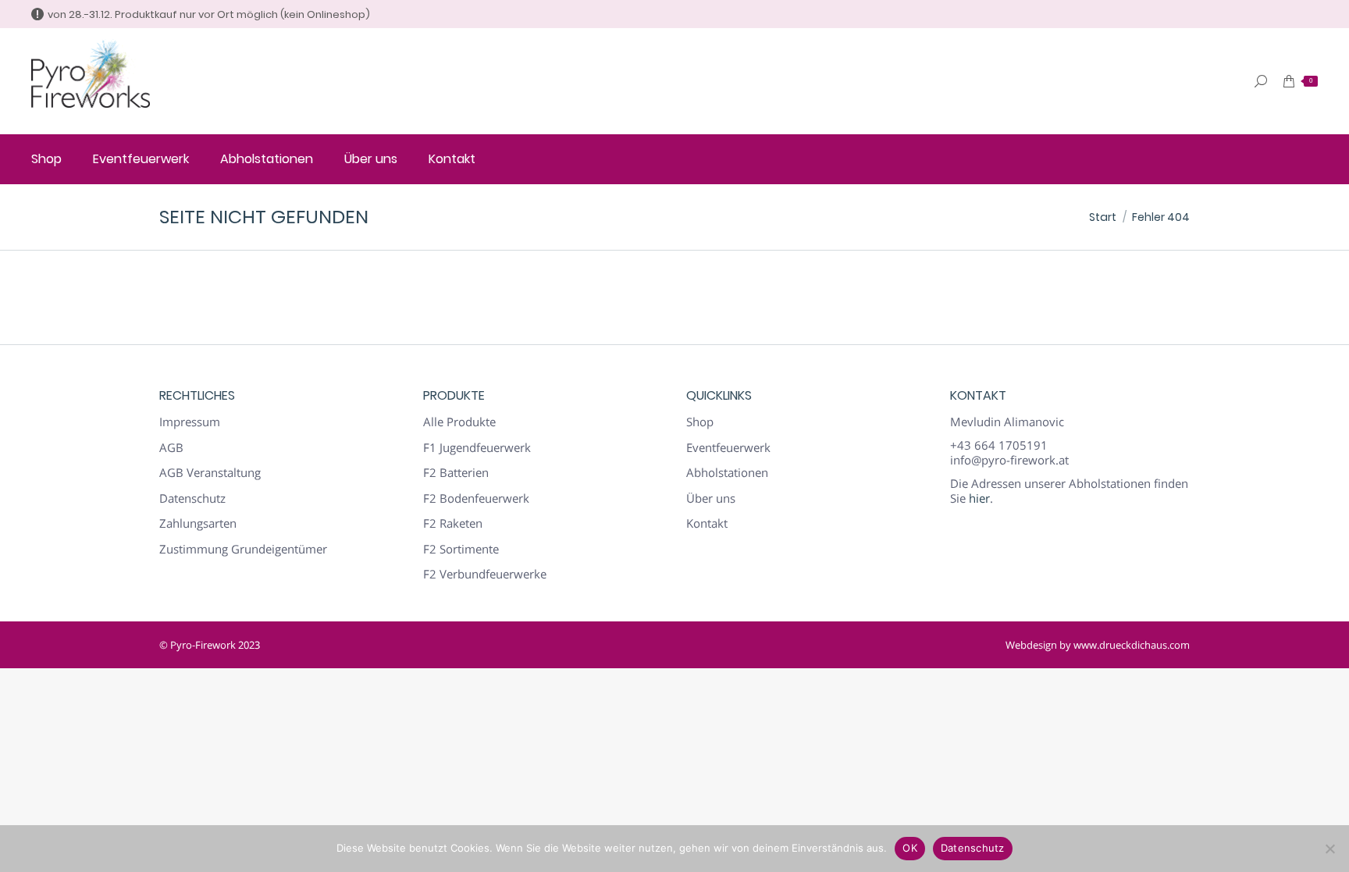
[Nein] (1329, 848)
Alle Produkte (459, 422)
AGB (171, 447)
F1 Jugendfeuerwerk (477, 447)
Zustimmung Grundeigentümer (243, 549)
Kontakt (707, 523)
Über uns (710, 498)
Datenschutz (192, 498)
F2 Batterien (456, 472)
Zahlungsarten (198, 523)
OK (909, 848)
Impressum (189, 422)
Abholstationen (727, 472)
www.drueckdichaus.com (1131, 645)
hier (979, 498)
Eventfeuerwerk (728, 447)
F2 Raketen (452, 523)
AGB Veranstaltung (210, 472)
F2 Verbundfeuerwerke (484, 574)
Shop (700, 422)
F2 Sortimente (461, 549)
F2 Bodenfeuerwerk (476, 498)
